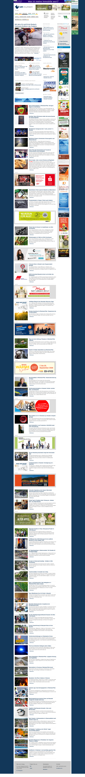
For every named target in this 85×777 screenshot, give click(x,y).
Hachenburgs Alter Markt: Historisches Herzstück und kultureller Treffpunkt (20, 74)
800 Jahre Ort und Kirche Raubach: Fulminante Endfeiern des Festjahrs (26, 25)
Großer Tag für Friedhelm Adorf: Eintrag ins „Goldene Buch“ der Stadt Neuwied (41, 501)
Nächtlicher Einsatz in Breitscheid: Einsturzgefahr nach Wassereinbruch (42, 139)
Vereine (29, 13)
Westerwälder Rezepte (48, 96)
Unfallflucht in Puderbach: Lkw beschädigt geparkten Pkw (42, 750)
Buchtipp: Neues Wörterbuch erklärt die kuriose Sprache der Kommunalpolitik (35, 74)
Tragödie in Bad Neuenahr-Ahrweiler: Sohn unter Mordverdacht (40, 709)
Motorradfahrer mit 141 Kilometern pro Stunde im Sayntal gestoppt (48, 29)
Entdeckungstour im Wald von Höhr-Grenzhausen (40, 237)
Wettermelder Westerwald (64, 44)
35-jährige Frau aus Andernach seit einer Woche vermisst (49, 42)
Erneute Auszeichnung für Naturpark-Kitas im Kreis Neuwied (41, 626)
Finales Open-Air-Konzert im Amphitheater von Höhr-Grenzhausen (41, 227)
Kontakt (52, 18)
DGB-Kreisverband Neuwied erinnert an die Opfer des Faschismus (41, 275)
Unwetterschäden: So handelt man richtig (38, 572)
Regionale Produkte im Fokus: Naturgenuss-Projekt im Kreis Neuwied (41, 529)
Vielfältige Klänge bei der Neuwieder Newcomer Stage (41, 301)
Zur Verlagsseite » (19, 770)
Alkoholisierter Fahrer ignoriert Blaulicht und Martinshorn (42, 190)
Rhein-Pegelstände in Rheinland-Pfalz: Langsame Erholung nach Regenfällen (42, 657)
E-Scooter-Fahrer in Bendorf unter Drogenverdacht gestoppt (40, 264)
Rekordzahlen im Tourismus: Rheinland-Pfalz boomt (41, 667)
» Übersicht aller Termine (19, 93)
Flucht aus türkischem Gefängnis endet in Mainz (40, 646)
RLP (36, 13)
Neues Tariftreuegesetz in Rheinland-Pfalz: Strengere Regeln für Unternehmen (41, 106)
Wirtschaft (24, 13)
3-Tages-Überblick (63, 41)
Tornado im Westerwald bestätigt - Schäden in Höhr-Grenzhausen (41, 561)
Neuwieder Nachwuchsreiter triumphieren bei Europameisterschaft (49, 56)
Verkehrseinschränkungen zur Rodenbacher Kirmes (41, 636)
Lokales (16, 16)
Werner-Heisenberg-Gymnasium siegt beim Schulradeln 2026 (41, 453)
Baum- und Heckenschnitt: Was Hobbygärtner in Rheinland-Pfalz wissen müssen (40, 583)
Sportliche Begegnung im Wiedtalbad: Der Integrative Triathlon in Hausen (41, 740)
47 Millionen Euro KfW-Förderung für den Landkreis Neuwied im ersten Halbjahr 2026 (41, 539)
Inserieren (52, 13)
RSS (30, 766)
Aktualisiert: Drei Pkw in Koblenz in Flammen (39, 678)
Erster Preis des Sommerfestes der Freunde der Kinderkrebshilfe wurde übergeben (40, 150)
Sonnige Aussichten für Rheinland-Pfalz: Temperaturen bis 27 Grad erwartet (42, 312)
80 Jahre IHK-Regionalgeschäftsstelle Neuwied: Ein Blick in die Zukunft (42, 615)
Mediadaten (53, 14)
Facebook (47, 13)
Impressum (53, 17)
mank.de (61, 47)
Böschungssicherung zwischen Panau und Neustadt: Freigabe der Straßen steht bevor (41, 699)
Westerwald (18, 19)
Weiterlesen (36, 53)
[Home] (15, 10)
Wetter (37, 16)
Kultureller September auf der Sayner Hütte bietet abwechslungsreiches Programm (40, 490)
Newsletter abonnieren (48, 77)
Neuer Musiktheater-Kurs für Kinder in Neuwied (40, 593)
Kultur (33, 13)
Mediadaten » (45, 769)
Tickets (59, 16)
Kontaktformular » (59, 768)
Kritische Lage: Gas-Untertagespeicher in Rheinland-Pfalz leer (42, 688)
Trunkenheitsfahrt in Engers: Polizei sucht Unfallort (41, 200)
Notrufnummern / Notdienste (49, 76)
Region (16, 13)
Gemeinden (33, 16)
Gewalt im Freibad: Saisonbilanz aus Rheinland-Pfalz (41, 349)
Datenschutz (53, 16)
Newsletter (46, 17)
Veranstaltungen (23, 16)
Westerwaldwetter (63, 43)
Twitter (31, 768)
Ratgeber (28, 16)
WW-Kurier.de (46, 16)
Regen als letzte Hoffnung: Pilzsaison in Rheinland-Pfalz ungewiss (42, 339)
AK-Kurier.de (46, 14)
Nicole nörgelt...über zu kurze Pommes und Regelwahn (41, 160)
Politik (20, 13)
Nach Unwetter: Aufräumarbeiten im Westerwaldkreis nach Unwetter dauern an (42, 719)
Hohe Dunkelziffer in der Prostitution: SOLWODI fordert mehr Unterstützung (42, 426)
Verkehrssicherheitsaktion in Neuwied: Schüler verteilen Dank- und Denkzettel (42, 389)
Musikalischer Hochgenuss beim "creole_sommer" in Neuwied (41, 129)
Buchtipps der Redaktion (48, 97)
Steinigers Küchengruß (48, 98)
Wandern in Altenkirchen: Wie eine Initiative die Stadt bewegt (21, 68)
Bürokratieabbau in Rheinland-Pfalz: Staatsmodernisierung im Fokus (42, 378)
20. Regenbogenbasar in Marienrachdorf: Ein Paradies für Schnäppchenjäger (42, 551)
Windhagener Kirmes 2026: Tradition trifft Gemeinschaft (31, 85)
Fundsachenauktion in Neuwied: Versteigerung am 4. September (41, 463)
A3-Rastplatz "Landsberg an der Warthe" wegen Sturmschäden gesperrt (40, 729)
